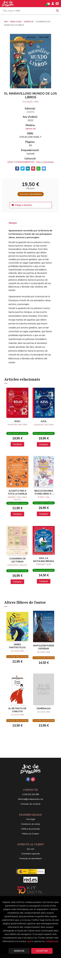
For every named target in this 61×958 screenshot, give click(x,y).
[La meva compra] (48, 3)
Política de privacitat (30, 829)
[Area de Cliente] (52, 3)
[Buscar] (57, 10)
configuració (51, 941)
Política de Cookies (30, 833)
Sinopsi (13, 222)
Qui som (30, 849)
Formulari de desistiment (30, 858)
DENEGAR (19, 950)
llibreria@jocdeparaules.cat (30, 799)
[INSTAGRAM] (33, 779)
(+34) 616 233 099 (30, 794)
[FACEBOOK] (28, 779)
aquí (29, 941)
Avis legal (30, 819)
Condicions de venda (30, 824)
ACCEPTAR (42, 950)
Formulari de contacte (30, 804)
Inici (6, 22)
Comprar (17, 444)
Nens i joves (16, 22)
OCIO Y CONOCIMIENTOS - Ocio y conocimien (31, 162)
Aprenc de (29, 22)
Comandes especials (30, 853)
